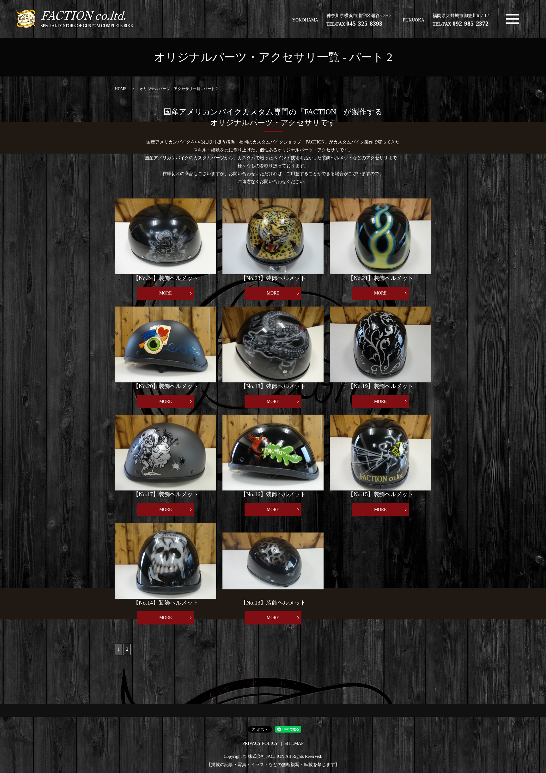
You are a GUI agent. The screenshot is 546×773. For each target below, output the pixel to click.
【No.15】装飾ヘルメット (380, 494)
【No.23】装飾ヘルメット (273, 278)
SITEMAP (294, 743)
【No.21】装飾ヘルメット (380, 278)
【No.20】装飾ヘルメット (165, 386)
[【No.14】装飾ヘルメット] (165, 561)
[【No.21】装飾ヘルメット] (380, 236)
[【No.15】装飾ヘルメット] (380, 452)
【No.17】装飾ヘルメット (165, 494)
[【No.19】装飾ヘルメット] (380, 344)
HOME (120, 89)
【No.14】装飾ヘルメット (165, 603)
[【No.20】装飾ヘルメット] (165, 344)
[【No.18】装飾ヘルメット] (273, 344)
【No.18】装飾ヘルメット (273, 386)
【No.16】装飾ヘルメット (273, 494)
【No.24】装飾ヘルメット (165, 278)
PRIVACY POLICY (260, 743)
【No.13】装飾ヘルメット (273, 603)
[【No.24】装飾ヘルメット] (165, 236)
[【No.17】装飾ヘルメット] (165, 452)
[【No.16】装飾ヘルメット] (273, 452)
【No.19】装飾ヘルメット (380, 386)
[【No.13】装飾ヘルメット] (273, 561)
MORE (165, 293)
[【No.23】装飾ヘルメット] (273, 236)
